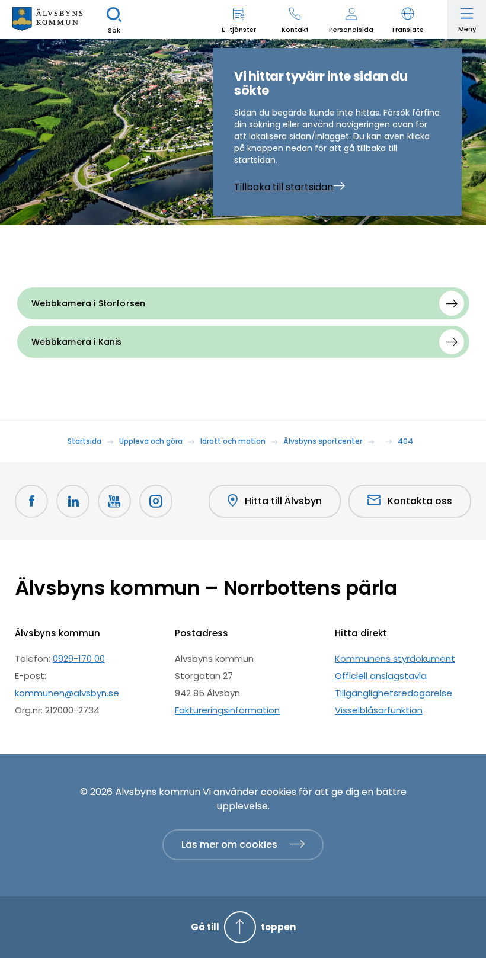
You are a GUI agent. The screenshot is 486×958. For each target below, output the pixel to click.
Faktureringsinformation (227, 710)
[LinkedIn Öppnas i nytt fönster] (72, 501)
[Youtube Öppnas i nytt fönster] (114, 501)
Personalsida (351, 29)
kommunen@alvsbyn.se (67, 693)
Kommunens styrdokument (395, 658)
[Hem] (47, 19)
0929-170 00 (79, 658)
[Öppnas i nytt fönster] (155, 501)
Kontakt (295, 29)
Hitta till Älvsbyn (283, 501)
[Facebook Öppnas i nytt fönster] (31, 501)
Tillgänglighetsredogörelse (393, 693)
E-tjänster (239, 29)
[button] (407, 19)
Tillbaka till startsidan (283, 187)
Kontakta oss (420, 501)
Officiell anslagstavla (381, 675)
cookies (278, 792)
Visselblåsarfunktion (379, 710)
